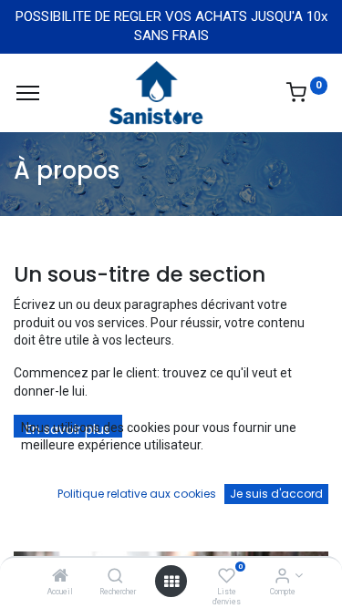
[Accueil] (60, 577)
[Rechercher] (115, 577)
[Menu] (28, 92)
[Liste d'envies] (226, 577)
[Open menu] (171, 582)
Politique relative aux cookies (136, 493)
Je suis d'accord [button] (276, 493)
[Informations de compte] (282, 577)
